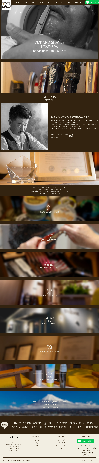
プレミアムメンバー (61, 445)
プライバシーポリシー (88, 460)
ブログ (61, 448)
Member (78, 2)
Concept (15, 2)
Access (59, 2)
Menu (33, 2)
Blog (50, 2)
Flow (42, 2)
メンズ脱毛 (61, 440)
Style (25, 2)
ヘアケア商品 (61, 443)
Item (68, 2)
